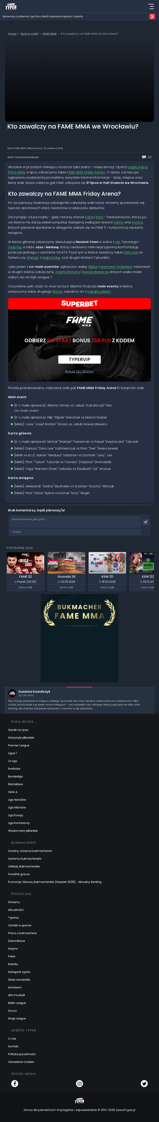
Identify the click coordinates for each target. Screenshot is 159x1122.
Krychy (137, 222)
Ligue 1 (12, 753)
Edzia (89, 217)
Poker (12, 956)
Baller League (17, 1003)
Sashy (118, 222)
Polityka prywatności (22, 1054)
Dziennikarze (16, 941)
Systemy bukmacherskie (24, 859)
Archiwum (15, 987)
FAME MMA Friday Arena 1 (86, 172)
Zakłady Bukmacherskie (24, 866)
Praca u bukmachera (22, 933)
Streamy (14, 902)
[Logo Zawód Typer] (11, 6)
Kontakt (13, 1046)
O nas (12, 1039)
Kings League (17, 1018)
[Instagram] (79, 1083)
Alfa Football (16, 995)
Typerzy (13, 918)
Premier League (18, 745)
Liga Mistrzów (17, 807)
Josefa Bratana (67, 272)
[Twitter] (144, 1083)
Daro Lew (131, 252)
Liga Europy (15, 815)
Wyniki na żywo (18, 730)
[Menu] (151, 6)
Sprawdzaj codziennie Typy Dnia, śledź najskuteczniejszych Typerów (42, 16)
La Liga (12, 761)
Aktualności (16, 910)
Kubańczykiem (99, 291)
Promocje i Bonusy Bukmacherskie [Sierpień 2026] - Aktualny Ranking (54, 882)
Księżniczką (51, 257)
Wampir (33, 257)
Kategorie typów (19, 972)
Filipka (92, 267)
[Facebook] (14, 1083)
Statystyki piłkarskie (21, 738)
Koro (99, 217)
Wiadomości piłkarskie (23, 831)
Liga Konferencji (18, 823)
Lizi (118, 242)
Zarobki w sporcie (19, 925)
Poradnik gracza (19, 874)
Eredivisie (14, 769)
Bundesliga (15, 776)
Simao (57, 291)
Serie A (12, 792)
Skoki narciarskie (19, 980)
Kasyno (13, 949)
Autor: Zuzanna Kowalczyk (23, 157)
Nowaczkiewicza (95, 272)
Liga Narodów (17, 800)
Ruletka (13, 964)
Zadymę (14, 247)
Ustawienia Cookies (21, 1062)
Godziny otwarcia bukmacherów (30, 851)
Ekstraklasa (15, 784)
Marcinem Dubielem (116, 267)
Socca (12, 1011)
